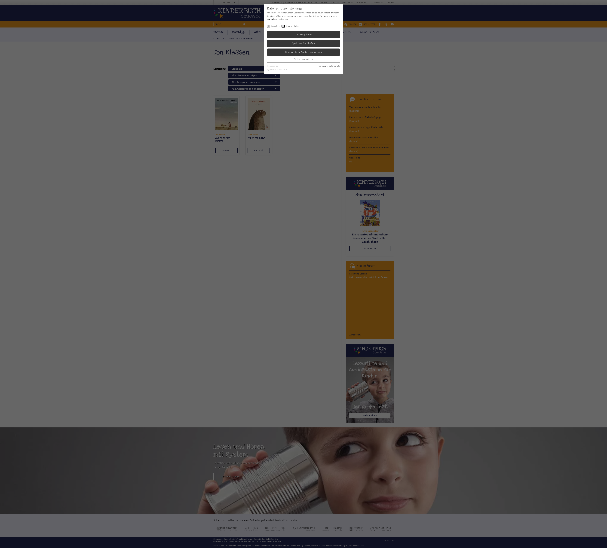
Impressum (323, 65)
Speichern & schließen (303, 43)
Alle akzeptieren (303, 34)
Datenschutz (334, 65)
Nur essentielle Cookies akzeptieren (303, 52)
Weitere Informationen (303, 59)
